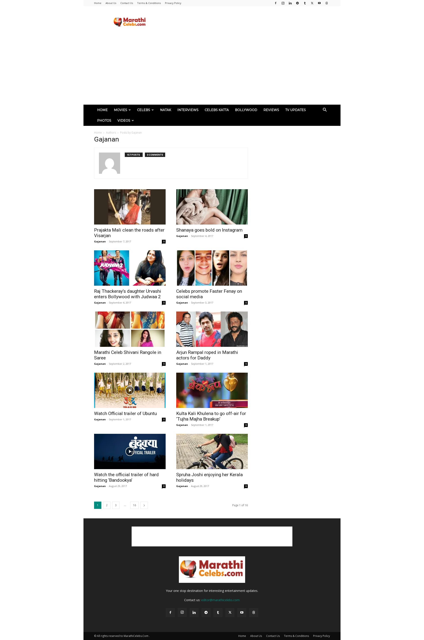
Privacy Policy (173, 3)
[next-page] (144, 505)
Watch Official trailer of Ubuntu (125, 413)
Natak (165, 110)
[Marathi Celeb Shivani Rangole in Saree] (130, 329)
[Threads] (326, 3)
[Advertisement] (249, 22)
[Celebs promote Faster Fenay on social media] (212, 268)
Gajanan (100, 241)
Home (97, 3)
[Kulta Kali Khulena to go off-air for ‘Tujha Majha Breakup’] (212, 390)
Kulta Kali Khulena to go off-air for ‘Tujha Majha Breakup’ (211, 416)
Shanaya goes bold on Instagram (209, 230)
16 (134, 505)
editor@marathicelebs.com (220, 600)
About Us (111, 3)
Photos (104, 121)
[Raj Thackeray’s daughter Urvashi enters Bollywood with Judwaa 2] (130, 268)
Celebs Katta (217, 110)
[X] (312, 3)
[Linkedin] (290, 3)
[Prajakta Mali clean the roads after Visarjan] (130, 207)
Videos (123, 121)
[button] (324, 110)
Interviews (188, 110)
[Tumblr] (304, 3)
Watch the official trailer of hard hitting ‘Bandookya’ (126, 477)
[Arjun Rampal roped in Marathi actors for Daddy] (212, 329)
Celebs (143, 110)
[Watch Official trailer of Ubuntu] (130, 390)
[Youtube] (319, 3)
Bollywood (246, 110)
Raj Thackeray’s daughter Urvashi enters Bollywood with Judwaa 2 (127, 294)
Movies (120, 110)
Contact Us (126, 3)
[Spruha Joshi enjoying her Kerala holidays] (212, 451)
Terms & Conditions (149, 3)
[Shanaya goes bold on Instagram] (212, 207)
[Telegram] (297, 3)
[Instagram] (283, 3)
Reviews (271, 110)
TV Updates (295, 110)
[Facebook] (275, 3)
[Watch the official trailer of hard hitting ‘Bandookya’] (130, 451)
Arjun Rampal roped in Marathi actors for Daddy (207, 355)
